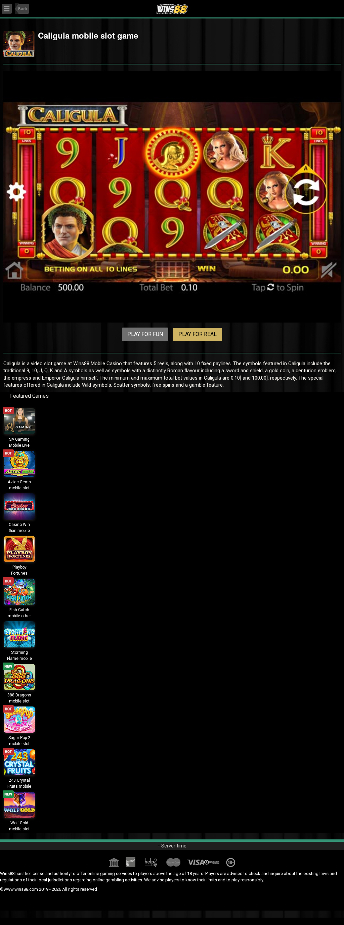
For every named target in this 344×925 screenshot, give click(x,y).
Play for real (197, 334)
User (329, 7)
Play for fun (145, 334)
